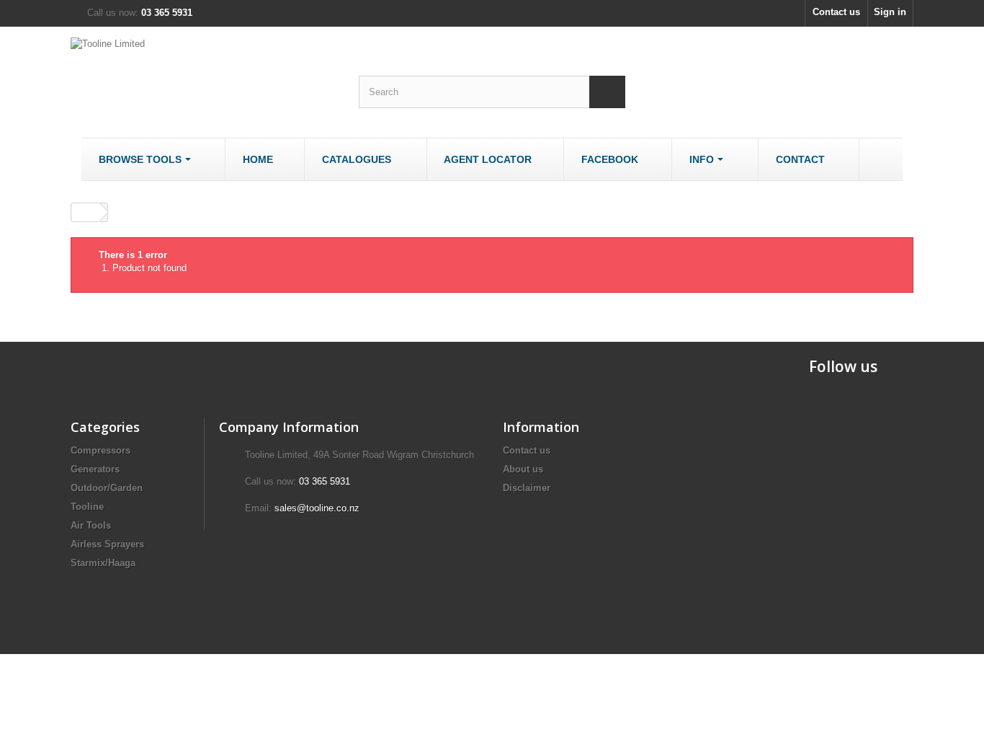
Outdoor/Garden (107, 487)
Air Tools (91, 525)
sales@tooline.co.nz (316, 508)
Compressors (100, 450)
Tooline (87, 506)
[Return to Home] (85, 212)
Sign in (890, 11)
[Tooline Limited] (204, 73)
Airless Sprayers (107, 544)
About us (523, 469)
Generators (95, 469)
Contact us (836, 11)
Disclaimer (526, 487)
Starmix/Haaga (103, 562)
